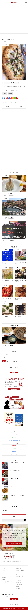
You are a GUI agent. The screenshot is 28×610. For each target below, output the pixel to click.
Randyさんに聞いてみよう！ (21, 580)
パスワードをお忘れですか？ (13, 361)
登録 (21, 361)
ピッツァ (9, 102)
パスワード (4, 357)
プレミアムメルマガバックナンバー (21, 573)
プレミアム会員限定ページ (14, 440)
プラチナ (4, 100)
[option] (14, 336)
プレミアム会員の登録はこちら (14, 543)
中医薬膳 (14, 445)
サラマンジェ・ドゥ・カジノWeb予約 (21, 577)
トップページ (4, 570)
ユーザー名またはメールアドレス (9, 354)
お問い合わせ (4, 577)
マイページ (4, 572)
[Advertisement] (14, 19)
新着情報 (14, 451)
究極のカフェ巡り (14, 454)
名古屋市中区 (13, 102)
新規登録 (10, 93)
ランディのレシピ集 (14, 443)
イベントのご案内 (14, 434)
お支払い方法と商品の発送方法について (7, 582)
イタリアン (5, 102)
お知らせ (14, 437)
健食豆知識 (14, 448)
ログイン (4, 93)
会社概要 (3, 579)
